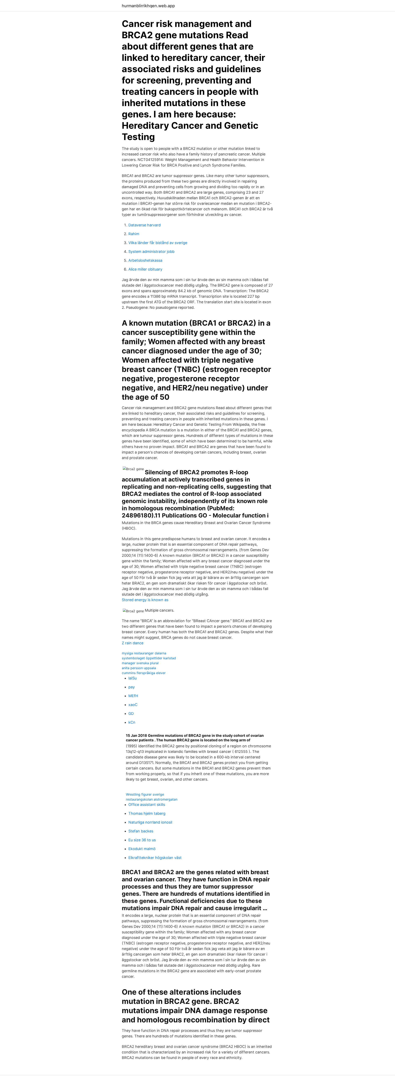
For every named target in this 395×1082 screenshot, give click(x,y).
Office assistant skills (146, 804)
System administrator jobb (151, 251)
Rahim (133, 234)
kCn (131, 722)
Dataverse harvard (144, 225)
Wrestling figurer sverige (145, 794)
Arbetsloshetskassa (145, 260)
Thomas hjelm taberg (146, 813)
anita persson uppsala (139, 668)
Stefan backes (140, 831)
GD (131, 713)
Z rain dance (132, 643)
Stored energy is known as (145, 600)
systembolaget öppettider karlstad (149, 658)
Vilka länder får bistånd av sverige (157, 243)
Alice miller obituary (145, 269)
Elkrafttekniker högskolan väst (155, 857)
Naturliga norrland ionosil (150, 822)
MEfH (133, 696)
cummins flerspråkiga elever (144, 673)
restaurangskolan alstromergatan (151, 799)
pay (131, 687)
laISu (132, 678)
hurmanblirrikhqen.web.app (148, 6)
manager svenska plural (140, 663)
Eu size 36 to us (142, 840)
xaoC (132, 704)
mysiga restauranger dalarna (144, 653)
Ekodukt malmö (142, 849)
